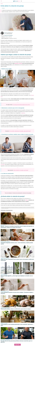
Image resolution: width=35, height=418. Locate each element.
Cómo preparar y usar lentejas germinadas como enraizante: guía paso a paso (17, 325)
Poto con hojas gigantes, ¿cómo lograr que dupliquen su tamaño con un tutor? (17, 276)
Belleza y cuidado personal (5, 241)
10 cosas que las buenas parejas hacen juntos (21, 104)
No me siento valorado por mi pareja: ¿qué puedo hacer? (20, 131)
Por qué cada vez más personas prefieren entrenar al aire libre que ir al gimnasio (16, 341)
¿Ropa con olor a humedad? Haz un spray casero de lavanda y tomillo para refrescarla (17, 260)
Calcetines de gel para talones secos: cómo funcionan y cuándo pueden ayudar (17, 243)
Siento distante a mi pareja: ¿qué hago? (20, 170)
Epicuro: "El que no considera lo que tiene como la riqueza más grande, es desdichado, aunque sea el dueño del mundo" (17, 227)
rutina (26, 200)
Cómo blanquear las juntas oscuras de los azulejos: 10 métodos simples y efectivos (17, 293)
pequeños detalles (18, 63)
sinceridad (3, 164)
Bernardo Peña (9, 33)
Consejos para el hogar (5, 258)
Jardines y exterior (4, 323)
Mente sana (3, 225)
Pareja (2, 3)
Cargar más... (17, 344)
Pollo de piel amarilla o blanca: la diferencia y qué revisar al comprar (16, 308)
